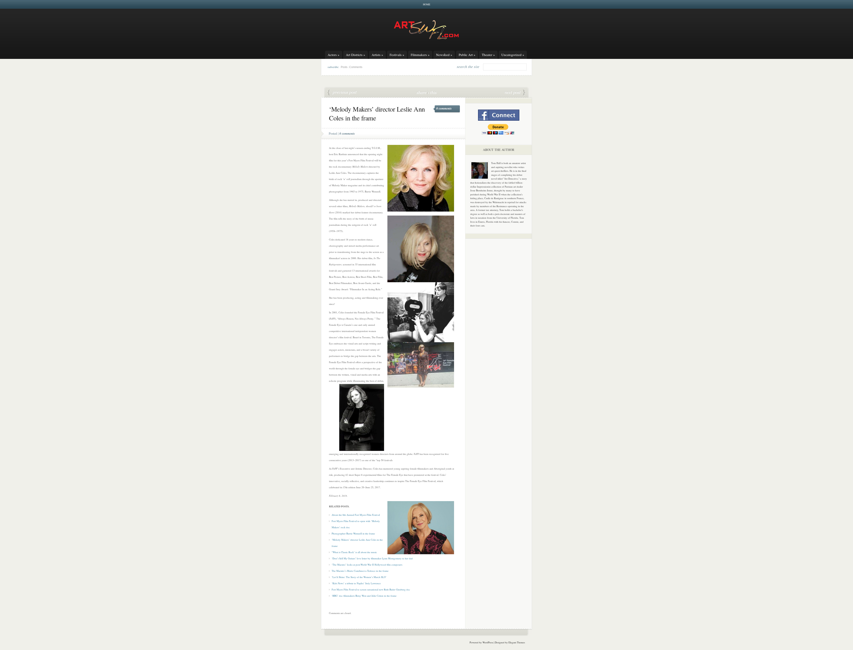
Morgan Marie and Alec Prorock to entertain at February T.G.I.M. (342, 93)
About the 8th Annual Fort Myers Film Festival (356, 514)
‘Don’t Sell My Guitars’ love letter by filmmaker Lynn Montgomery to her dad (372, 558)
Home (426, 4)
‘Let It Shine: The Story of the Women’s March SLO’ (359, 577)
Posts (344, 67)
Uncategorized (512, 54)
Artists (377, 54)
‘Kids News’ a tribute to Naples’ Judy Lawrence (356, 583)
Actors (333, 54)
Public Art (467, 54)
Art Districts (355, 54)
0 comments (444, 108)
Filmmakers (420, 54)
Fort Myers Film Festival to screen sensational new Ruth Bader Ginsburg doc (371, 589)
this (432, 92)
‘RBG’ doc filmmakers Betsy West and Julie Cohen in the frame (364, 595)
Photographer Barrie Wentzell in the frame (353, 533)
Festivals (397, 54)
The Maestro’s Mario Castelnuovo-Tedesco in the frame (360, 570)
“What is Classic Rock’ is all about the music (354, 552)
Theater (488, 54)
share (422, 92)
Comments (355, 67)
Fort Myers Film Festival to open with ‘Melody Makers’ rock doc (514, 93)
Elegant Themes (516, 642)
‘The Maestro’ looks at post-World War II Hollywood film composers (367, 564)
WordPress (487, 642)
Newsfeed (444, 54)
